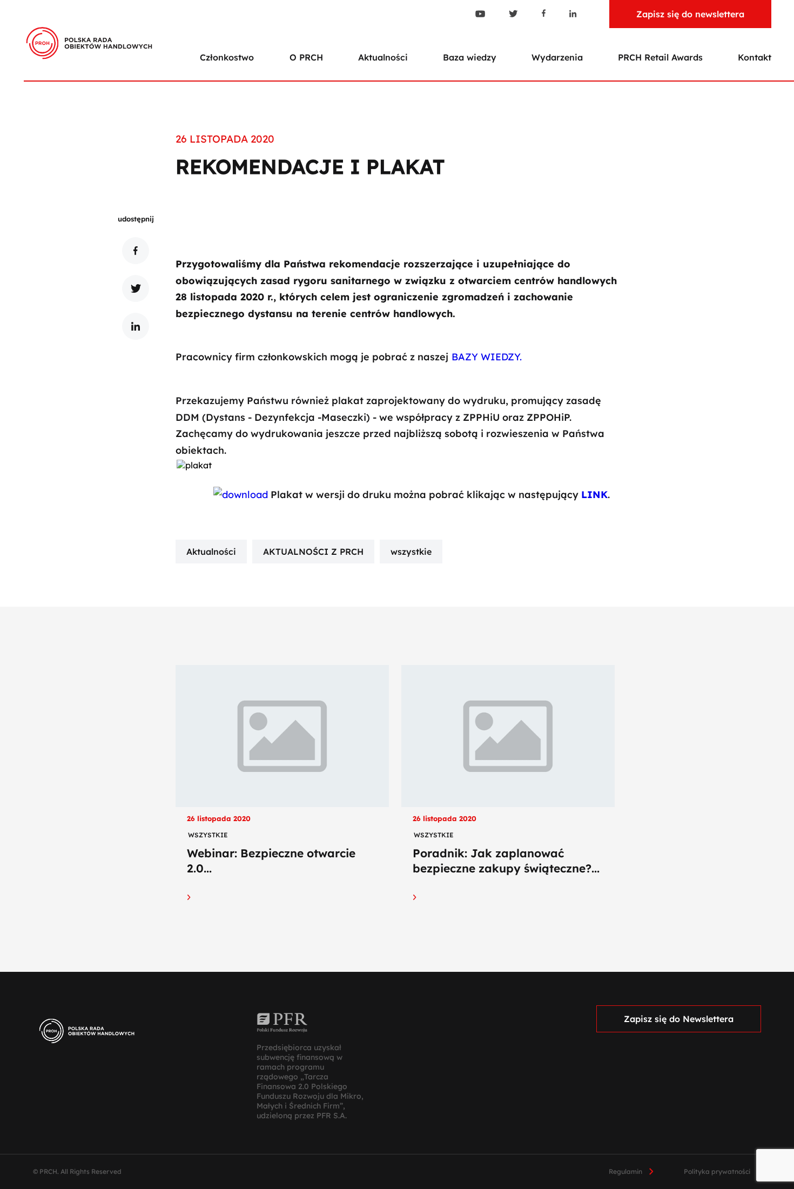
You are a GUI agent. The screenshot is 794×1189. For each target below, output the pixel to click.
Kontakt (754, 57)
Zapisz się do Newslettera (679, 1018)
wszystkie (411, 551)
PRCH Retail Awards (660, 57)
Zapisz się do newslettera (690, 14)
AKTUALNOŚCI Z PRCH (313, 551)
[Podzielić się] (135, 250)
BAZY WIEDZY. (488, 357)
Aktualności (383, 57)
